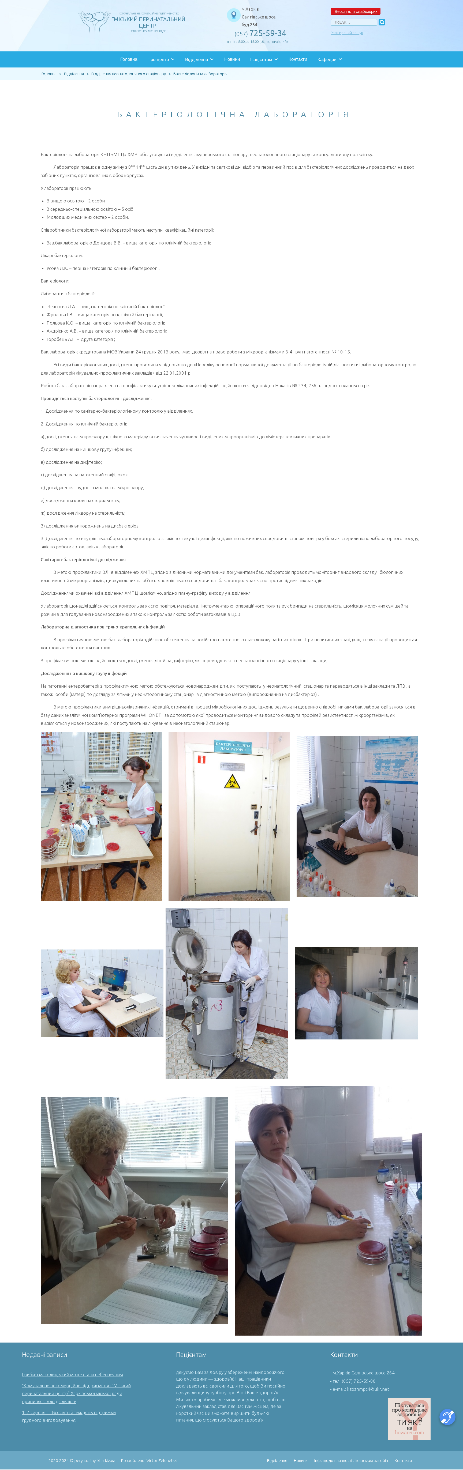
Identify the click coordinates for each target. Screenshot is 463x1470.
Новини (232, 59)
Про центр (158, 59)
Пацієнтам (261, 59)
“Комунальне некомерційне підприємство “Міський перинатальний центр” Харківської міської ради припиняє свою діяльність (76, 1393)
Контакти (298, 59)
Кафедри (327, 59)
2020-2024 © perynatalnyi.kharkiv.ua (81, 1460)
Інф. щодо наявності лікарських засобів (351, 1460)
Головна (128, 59)
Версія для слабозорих (356, 11)
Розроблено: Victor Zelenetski (149, 1460)
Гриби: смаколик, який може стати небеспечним (72, 1374)
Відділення (196, 59)
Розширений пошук (347, 33)
